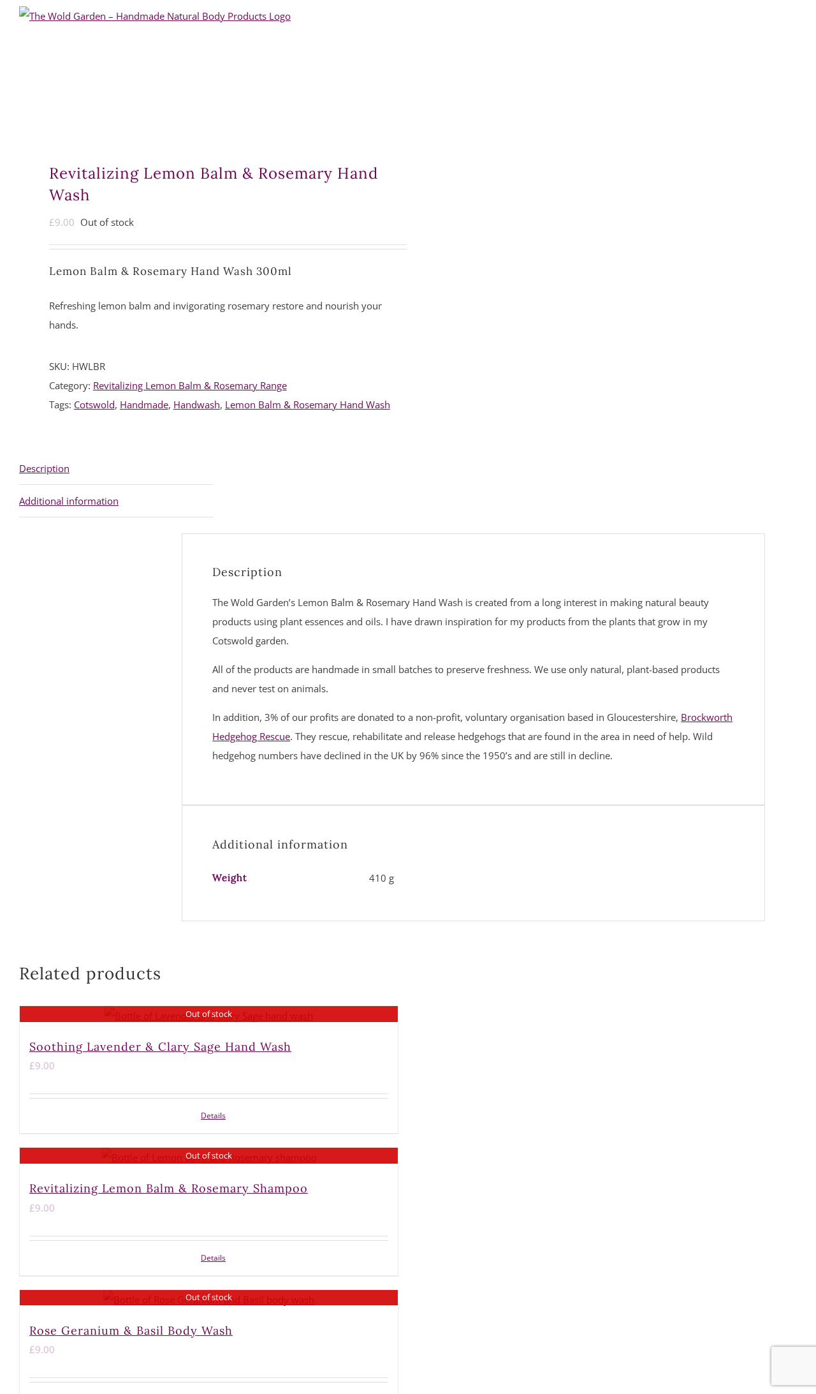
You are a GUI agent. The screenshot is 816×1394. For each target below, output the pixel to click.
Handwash (196, 404)
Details (213, 1115)
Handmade (144, 404)
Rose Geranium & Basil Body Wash (131, 1330)
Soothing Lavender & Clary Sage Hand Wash (160, 1046)
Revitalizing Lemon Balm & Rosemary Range (190, 385)
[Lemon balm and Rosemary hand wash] (198, 121)
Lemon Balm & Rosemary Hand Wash (307, 404)
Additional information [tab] (69, 500)
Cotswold (94, 404)
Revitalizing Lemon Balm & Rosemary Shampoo (168, 1188)
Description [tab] (44, 468)
